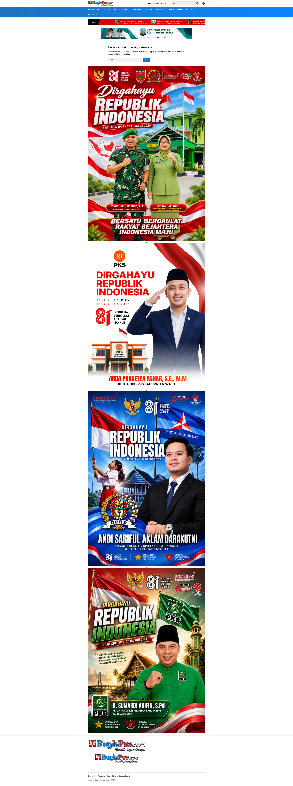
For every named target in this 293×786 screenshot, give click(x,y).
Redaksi (91, 776)
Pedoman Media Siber (107, 776)
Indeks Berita (124, 776)
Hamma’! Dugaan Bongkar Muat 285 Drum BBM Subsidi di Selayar (144, 22)
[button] (197, 3)
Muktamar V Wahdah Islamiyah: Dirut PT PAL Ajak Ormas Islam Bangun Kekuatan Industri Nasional (181, 22)
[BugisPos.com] (100, 3)
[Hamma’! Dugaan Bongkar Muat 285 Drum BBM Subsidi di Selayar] (128, 22)
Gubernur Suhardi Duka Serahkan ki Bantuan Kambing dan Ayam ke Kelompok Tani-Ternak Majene (106, 22)
